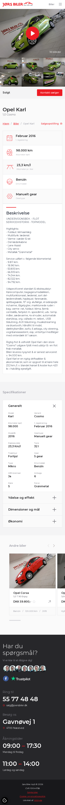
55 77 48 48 (20, 699)
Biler (51, 4)
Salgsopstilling (50, 123)
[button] (54, 546)
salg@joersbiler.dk (16, 705)
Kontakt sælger (49, 92)
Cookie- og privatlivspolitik (32, 796)
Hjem (6, 123)
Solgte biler (32, 792)
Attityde (38, 800)
